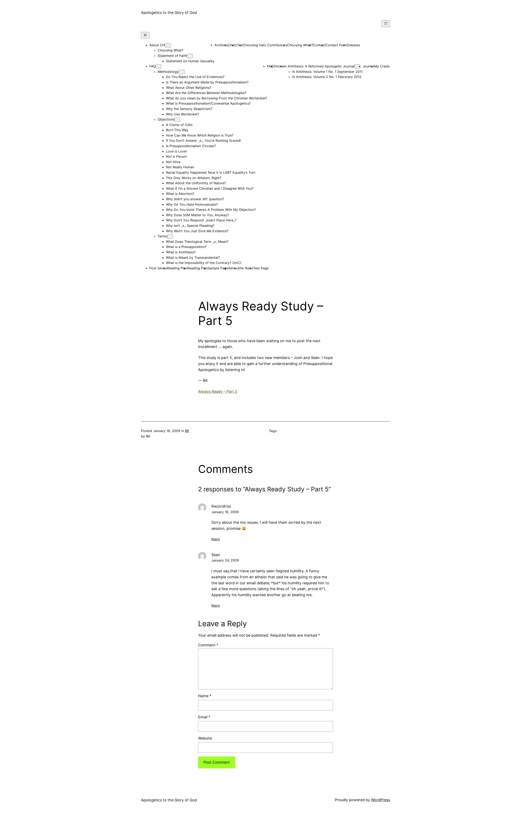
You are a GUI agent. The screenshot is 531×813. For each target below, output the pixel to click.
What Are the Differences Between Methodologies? (206, 93)
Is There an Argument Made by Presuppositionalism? (207, 82)
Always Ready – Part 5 (217, 391)
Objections (166, 119)
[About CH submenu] (168, 45)
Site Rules (245, 268)
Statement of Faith (172, 56)
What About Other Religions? (188, 87)
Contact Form (336, 45)
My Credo (382, 66)
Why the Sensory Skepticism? (189, 109)
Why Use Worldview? (182, 114)
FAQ (152, 66)
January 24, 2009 (225, 560)
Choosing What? (170, 50)
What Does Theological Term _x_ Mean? (197, 241)
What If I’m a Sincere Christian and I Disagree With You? (209, 188)
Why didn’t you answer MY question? (195, 199)
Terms (162, 236)
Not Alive (173, 162)
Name (204, 696)
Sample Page (218, 268)
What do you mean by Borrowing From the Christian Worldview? (216, 98)
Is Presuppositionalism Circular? (191, 146)
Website (205, 738)
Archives (221, 45)
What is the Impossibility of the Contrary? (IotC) (203, 263)
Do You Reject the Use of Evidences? (195, 77)
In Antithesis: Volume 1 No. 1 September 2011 (327, 72)
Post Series (158, 268)
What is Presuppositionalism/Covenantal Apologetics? (208, 103)
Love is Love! (176, 151)
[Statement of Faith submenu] (190, 56)
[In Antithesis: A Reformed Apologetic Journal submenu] (357, 66)
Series (233, 268)
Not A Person (176, 156)
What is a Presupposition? (186, 247)
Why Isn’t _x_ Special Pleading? (190, 225)
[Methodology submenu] (181, 72)
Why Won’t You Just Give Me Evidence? (197, 231)
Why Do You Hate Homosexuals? (192, 204)
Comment (208, 645)
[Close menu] (145, 35)
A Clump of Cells (179, 125)
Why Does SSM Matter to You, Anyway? (197, 215)
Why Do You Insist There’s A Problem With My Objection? (211, 210)
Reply (215, 539)
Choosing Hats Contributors (265, 45)
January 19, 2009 (225, 512)
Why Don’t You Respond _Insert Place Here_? (201, 220)
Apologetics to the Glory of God (169, 12)
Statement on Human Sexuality (190, 61)
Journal (368, 66)
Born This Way (177, 130)
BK (187, 431)
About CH (157, 45)
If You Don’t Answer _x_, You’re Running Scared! (203, 140)
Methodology (168, 72)
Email (204, 717)
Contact (319, 45)
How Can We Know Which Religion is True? (199, 135)
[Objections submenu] (177, 119)
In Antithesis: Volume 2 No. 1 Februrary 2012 (327, 77)
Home (279, 66)
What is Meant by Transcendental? (193, 257)
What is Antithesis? (181, 252)
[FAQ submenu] (158, 66)
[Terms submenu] (170, 236)
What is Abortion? (180, 194)
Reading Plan (177, 268)
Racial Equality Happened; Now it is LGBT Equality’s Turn (210, 172)
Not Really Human (180, 167)
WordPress (380, 800)
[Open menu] (386, 23)
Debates (353, 45)
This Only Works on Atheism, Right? (193, 178)
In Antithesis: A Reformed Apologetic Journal (319, 66)
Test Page (261, 268)
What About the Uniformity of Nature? (196, 183)
